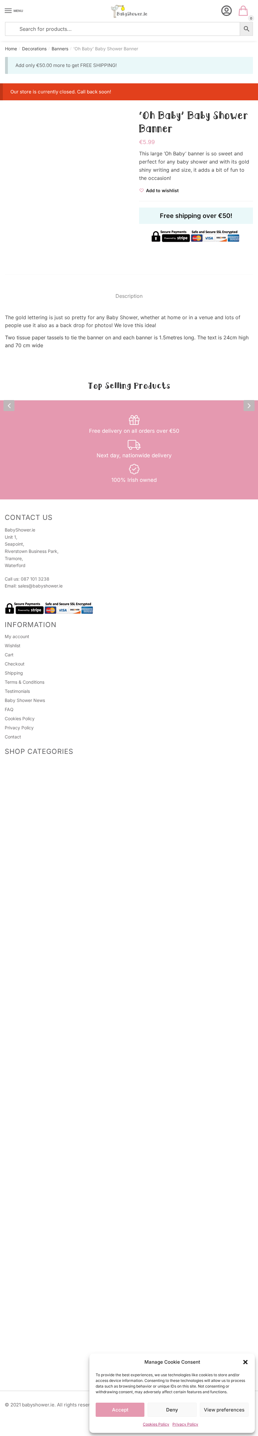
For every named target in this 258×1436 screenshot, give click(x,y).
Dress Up (21, 1271)
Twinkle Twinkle (36, 1066)
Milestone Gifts (27, 932)
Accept (120, 1410)
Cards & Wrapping (24, 860)
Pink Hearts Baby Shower (46, 1074)
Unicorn (20, 1234)
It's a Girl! (29, 1143)
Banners (60, 48)
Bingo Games (25, 792)
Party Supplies (20, 1325)
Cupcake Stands (29, 1347)
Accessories (24, 777)
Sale (9, 882)
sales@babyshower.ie (40, 585)
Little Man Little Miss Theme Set (53, 1167)
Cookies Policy (156, 1424)
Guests (19, 837)
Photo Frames (26, 917)
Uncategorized (20, 1310)
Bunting (20, 1263)
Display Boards (27, 1256)
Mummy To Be (27, 822)
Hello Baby (31, 1082)
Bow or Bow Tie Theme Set (48, 1182)
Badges (20, 852)
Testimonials (17, 691)
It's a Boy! (30, 1219)
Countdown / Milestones (29, 994)
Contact (13, 736)
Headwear (22, 829)
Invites (19, 866)
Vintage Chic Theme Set (45, 1128)
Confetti (20, 1294)
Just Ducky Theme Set (43, 1120)
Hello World (31, 1105)
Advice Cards (19, 889)
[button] (245, 1362)
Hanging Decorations (33, 1287)
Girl (15, 1197)
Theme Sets (17, 1054)
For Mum (21, 903)
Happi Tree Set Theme (43, 1136)
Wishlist (12, 645)
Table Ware (24, 1023)
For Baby (21, 896)
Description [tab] (129, 296)
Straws (19, 1331)
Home (11, 48)
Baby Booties (18, 1318)
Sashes (19, 845)
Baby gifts (22, 963)
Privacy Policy (185, 1424)
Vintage (20, 1279)
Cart (9, 654)
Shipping (14, 673)
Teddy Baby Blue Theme (45, 1227)
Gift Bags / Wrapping (26, 986)
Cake (17, 1016)
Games (12, 763)
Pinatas (19, 800)
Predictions (23, 769)
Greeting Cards (27, 874)
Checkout (15, 663)
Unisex (19, 1060)
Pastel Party (32, 1097)
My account (17, 636)
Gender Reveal (20, 1002)
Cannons (21, 1039)
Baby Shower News (25, 700)
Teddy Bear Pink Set (41, 1190)
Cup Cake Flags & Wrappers (41, 1339)
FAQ (9, 709)
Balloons (20, 1046)
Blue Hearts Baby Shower (46, 1211)
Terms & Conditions (24, 682)
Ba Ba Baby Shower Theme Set (52, 1174)
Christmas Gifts (27, 979)
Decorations (34, 48)
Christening (24, 925)
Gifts (9, 911)
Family (18, 948)
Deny (172, 1410)
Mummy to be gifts (31, 971)
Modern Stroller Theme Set (48, 1151)
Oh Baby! (29, 1113)
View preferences (224, 1410)
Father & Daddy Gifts (33, 956)
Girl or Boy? (31, 1090)
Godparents (24, 940)
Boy (16, 1205)
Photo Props (24, 785)
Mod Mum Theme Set (42, 1159)
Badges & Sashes (23, 815)
